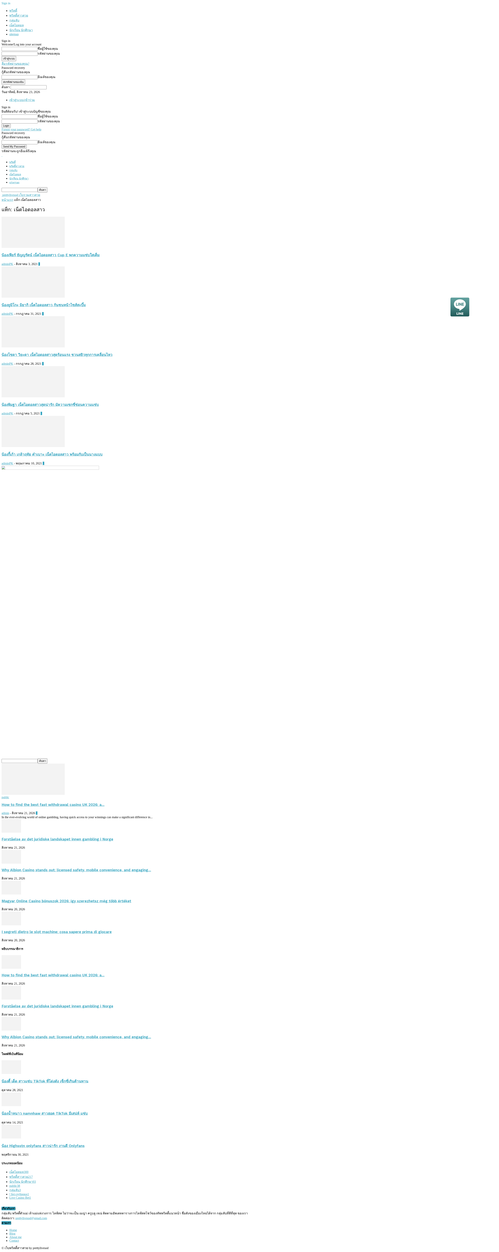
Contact (14, 1240)
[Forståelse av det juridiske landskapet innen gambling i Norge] (11, 831)
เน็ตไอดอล (16, 25)
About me (15, 1237)
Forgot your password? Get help (21, 129)
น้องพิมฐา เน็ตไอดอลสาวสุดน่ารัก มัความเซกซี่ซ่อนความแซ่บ (50, 405)
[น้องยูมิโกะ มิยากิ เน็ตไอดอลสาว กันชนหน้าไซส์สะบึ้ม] (33, 296)
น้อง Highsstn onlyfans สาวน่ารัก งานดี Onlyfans (43, 1146)
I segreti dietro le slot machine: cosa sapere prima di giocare (57, 932)
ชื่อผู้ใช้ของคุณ (48, 48)
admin (5, 813)
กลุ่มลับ (14, 20)
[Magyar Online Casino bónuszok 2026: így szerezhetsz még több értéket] (11, 893)
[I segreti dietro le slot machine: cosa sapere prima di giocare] (11, 924)
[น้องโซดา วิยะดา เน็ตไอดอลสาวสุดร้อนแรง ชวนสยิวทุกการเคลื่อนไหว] (33, 346)
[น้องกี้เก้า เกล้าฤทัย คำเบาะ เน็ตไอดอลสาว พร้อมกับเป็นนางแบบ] (33, 446)
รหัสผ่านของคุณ (49, 53)
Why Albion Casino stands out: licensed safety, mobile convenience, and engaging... (76, 870)
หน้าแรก (7, 199)
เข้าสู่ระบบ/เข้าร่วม (22, 100)
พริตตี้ (13, 10)
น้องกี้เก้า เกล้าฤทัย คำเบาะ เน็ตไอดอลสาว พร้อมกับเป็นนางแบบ (52, 454)
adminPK (7, 264)
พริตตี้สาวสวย (18, 15)
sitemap (14, 34)
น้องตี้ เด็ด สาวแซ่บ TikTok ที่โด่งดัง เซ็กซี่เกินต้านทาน (45, 1081)
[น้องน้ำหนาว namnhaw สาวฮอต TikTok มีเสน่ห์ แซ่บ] (11, 1105)
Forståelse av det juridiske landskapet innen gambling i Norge (57, 839)
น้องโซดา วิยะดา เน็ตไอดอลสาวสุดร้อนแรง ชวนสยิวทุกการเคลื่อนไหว (57, 355)
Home (13, 1230)
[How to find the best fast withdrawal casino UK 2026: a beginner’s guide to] (33, 793)
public (5, 797)
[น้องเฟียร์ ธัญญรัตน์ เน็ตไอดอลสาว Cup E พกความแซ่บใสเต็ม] (33, 246)
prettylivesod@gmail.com (31, 1218)
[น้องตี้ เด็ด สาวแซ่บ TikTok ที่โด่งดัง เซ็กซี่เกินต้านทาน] (11, 1073)
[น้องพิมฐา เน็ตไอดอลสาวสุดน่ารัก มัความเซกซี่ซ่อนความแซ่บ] (33, 396)
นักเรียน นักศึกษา (21, 30)
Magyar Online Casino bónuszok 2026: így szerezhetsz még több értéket (66, 901)
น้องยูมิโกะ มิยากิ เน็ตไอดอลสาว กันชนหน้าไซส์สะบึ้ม (44, 305)
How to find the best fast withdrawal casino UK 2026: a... (53, 805)
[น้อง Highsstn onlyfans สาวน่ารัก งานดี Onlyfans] (11, 1137)
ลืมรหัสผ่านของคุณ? (15, 63)
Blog (12, 1233)
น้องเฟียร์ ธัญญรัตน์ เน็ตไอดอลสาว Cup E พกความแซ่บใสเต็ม (51, 255)
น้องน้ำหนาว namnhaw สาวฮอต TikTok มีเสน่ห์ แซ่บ (45, 1113)
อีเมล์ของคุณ (46, 77)
